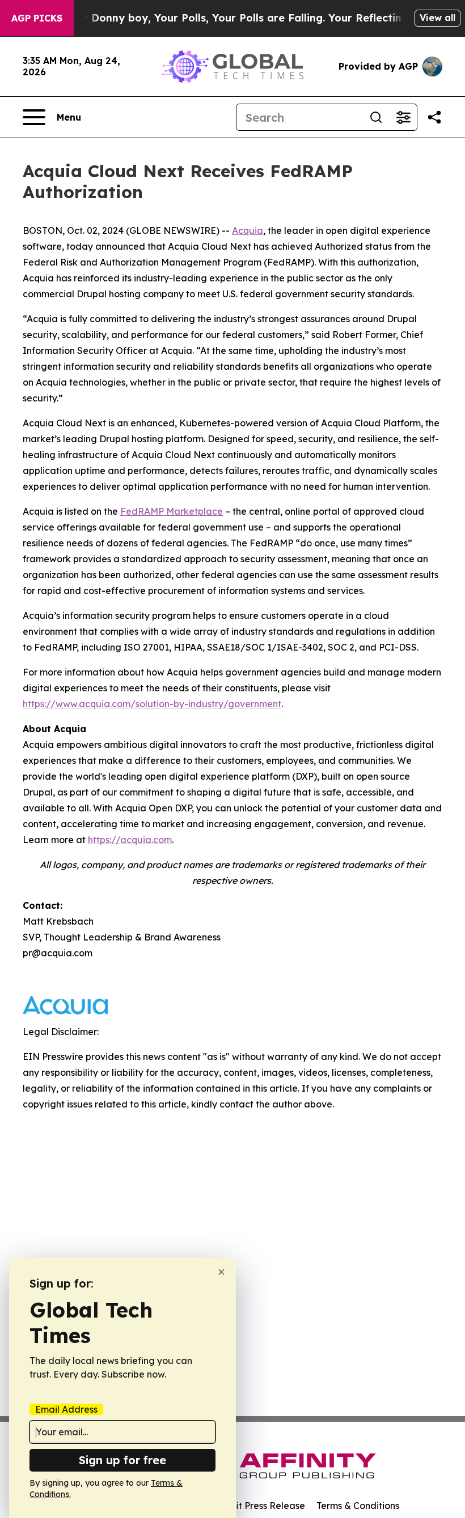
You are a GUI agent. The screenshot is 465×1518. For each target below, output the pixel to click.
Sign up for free (122, 1460)
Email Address (66, 1409)
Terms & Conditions (357, 1505)
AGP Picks (36, 18)
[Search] (376, 117)
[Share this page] (434, 117)
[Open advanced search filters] (403, 117)
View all (437, 17)
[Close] (221, 1272)
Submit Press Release (258, 1505)
